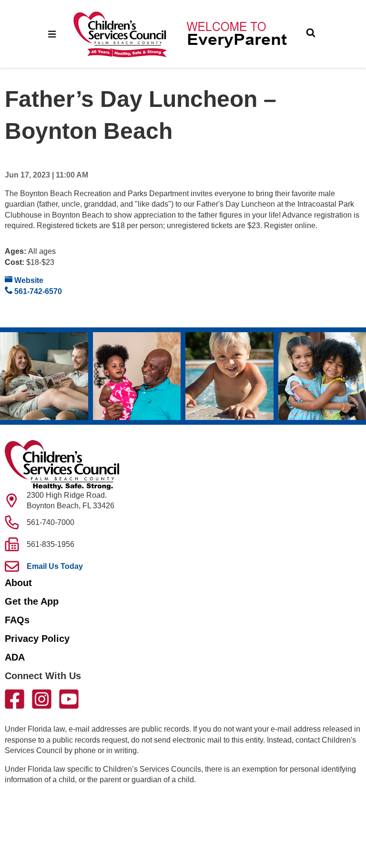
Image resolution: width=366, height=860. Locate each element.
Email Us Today (55, 566)
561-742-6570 (37, 291)
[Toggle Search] (311, 34)
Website (27, 280)
